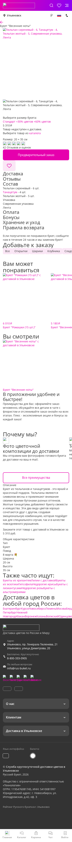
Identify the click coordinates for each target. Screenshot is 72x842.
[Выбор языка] (59, 15)
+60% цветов (42, 121)
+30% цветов (24, 121)
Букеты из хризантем (17, 580)
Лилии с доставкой (43, 580)
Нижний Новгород (15, 614)
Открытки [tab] (20, 251)
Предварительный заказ (36, 155)
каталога (35, 133)
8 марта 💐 (10, 554)
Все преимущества (36, 477)
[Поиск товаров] (51, 5)
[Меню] (67, 5)
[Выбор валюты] (51, 15)
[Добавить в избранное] (9, 165)
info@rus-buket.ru (19, 668)
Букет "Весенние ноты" (18, 390)
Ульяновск (14, 15)
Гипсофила (25, 584)
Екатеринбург (12, 608)
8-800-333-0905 (17, 658)
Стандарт (9, 121)
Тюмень (51, 608)
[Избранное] (59, 5)
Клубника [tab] (53, 251)
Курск (25, 608)
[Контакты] (67, 15)
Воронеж (30, 616)
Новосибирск (37, 608)
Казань (41, 616)
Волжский (52, 616)
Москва (61, 608)
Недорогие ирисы (44, 584)
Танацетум (10, 192)
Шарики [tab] (37, 251)
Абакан (20, 616)
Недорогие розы (32, 588)
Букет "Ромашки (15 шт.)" (19, 325)
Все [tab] (7, 251)
